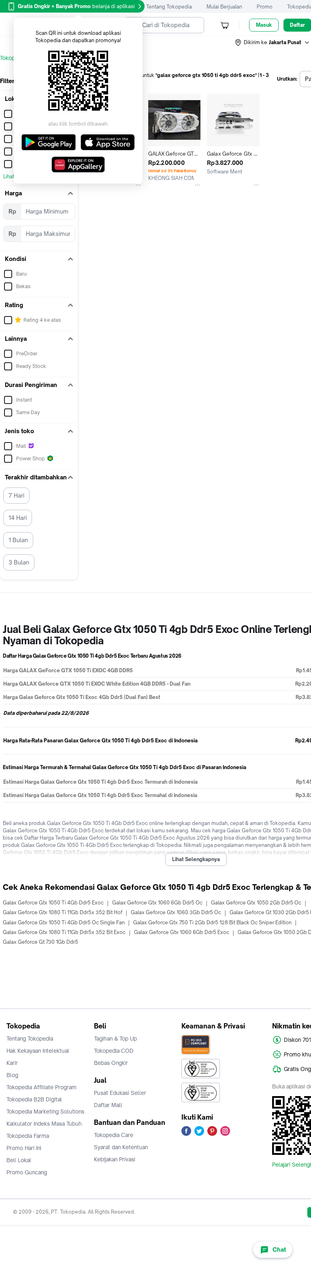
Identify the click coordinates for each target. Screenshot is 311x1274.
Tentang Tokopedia (169, 7)
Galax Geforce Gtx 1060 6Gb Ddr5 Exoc (181, 932)
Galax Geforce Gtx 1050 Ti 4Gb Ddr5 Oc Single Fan (64, 922)
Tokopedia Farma (27, 1136)
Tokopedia (13, 58)
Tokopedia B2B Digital (34, 1099)
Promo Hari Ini (23, 1148)
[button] (272, 42)
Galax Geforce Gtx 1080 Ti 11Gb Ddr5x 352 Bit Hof (62, 912)
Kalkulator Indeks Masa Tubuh (44, 1123)
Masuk (264, 25)
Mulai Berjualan (224, 7)
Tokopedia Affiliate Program (41, 1087)
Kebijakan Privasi (114, 1159)
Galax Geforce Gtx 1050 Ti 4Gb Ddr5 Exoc (53, 903)
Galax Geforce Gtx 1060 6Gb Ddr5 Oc (157, 903)
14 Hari (18, 517)
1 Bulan (18, 540)
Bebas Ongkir (111, 1063)
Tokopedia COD (114, 1050)
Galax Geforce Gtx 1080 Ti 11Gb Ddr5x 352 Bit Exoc (64, 932)
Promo (265, 7)
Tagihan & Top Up (115, 1038)
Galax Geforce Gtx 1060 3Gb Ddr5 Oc (176, 912)
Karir (12, 1063)
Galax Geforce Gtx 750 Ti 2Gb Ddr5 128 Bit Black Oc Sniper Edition (212, 922)
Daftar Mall (108, 1105)
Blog (12, 1075)
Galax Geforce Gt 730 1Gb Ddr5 (40, 942)
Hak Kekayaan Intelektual (37, 1050)
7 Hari (16, 495)
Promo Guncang (26, 1172)
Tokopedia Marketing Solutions (45, 1111)
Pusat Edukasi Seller (120, 1093)
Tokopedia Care (113, 1135)
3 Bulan (19, 562)
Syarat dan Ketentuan (121, 1147)
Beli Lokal (18, 1160)
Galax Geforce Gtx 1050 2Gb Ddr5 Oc (256, 903)
